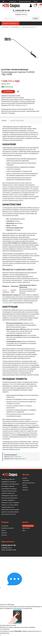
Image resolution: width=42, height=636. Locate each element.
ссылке (19, 608)
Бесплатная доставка (25, 1)
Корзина (24, 478)
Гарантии (25, 487)
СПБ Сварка (5, 27)
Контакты (25, 489)
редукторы (5, 369)
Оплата (36, 1)
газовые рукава (24, 365)
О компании (13, 1)
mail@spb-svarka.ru (21, 14)
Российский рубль (28, 525)
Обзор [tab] (4, 121)
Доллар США (26, 528)
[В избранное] (18, 91)
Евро (23, 530)
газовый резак (7, 302)
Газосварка (14, 27)
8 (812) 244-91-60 (28, 103)
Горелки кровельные (28, 27)
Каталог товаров (9, 23)
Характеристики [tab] (17, 121)
